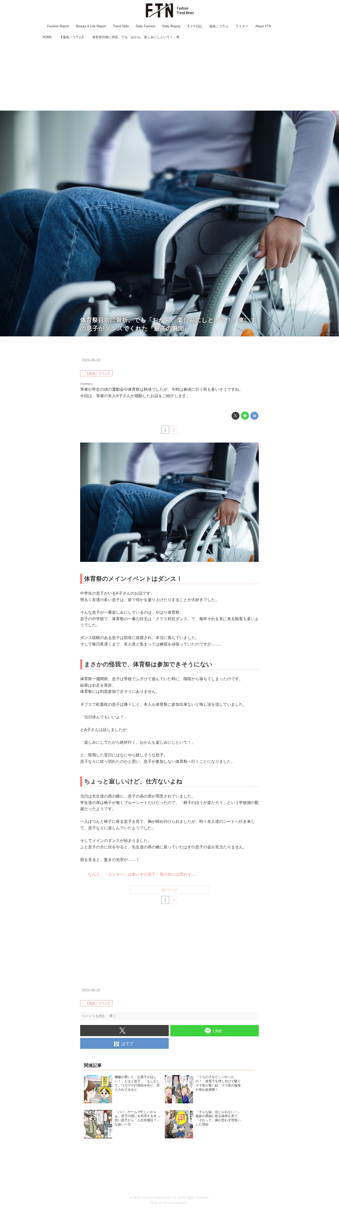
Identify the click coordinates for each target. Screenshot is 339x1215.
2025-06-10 (91, 360)
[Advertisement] (169, 75)
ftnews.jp (332, 334)
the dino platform (175, 1203)
